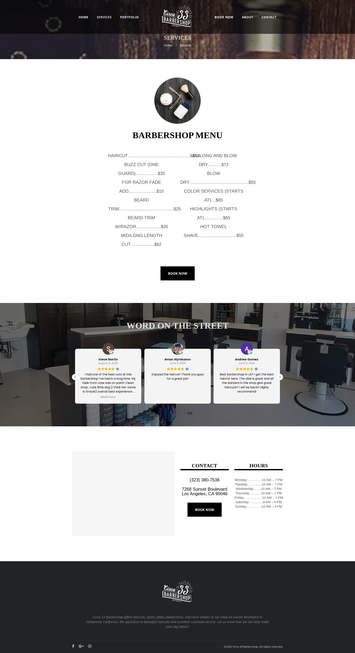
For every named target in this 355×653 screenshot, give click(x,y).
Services (104, 17)
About (247, 17)
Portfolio (129, 17)
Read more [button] (108, 397)
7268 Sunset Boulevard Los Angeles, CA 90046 (204, 491)
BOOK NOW (177, 273)
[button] (280, 377)
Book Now (224, 17)
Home (83, 17)
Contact (269, 17)
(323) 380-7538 (204, 479)
